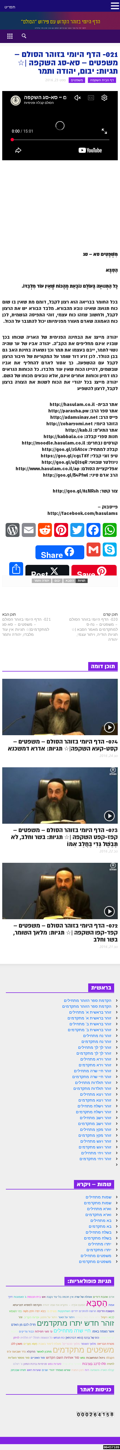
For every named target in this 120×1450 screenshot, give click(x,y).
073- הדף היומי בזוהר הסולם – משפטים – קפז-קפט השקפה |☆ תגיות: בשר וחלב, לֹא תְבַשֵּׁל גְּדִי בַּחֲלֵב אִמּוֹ (64, 837)
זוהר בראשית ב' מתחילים (90, 1023)
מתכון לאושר (44, 1351)
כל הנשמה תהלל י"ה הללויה (36, 1337)
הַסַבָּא (70, 580)
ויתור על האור (66, 1317)
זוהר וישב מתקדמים (94, 1123)
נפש (82, 1358)
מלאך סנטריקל (71, 1344)
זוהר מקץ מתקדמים (94, 1135)
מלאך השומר (88, 1344)
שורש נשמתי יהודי (59, 1370)
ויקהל (104, 1317)
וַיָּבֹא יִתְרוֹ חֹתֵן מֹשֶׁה (34, 1311)
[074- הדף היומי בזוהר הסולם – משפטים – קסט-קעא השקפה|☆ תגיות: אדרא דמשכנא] (60, 706)
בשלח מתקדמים (97, 1238)
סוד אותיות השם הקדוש (62, 1357)
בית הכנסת (34, 1297)
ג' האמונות (20, 1297)
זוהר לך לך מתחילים (94, 1047)
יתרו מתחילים (99, 1243)
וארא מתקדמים (98, 1214)
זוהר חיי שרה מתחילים (92, 1070)
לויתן (16, 1337)
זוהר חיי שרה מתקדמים (91, 1076)
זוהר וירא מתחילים (95, 1059)
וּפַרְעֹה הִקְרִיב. (31, 1317)
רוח (87, 1370)
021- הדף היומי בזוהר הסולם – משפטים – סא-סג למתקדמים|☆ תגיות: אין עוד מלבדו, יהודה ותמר (26, 627)
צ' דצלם (17, 1364)
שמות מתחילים (98, 1197)
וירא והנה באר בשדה (88, 1317)
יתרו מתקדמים (99, 1249)
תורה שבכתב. (18, 1370)
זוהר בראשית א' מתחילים (90, 1012)
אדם (111, 1297)
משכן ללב (16, 1344)
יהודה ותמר (41, 580)
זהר (20, 1317)
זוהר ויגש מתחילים (95, 1141)
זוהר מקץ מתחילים (95, 1129)
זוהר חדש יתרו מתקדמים (75, 1323)
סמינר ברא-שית (72, 1364)
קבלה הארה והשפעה (102, 1370)
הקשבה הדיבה (105, 1311)
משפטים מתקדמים (95, 1261)
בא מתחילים (100, 1220)
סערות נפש (54, 1364)
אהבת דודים (100, 1297)
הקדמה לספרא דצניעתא (27, 1305)
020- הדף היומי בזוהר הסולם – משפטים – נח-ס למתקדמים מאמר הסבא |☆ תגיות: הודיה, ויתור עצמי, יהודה (93, 629)
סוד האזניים (38, 1358)
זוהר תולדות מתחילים (93, 1082)
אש (43, 1297)
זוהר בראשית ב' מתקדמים (89, 1029)
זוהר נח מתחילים (97, 1035)
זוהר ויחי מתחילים (96, 1152)
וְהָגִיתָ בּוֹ (52, 1311)
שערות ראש (34, 1370)
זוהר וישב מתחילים (95, 1117)
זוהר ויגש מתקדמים (95, 1147)
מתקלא (31, 1351)
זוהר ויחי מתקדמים (95, 1158)
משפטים (77, 80)
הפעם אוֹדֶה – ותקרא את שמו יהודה (64, 1305)
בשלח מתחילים (98, 1232)
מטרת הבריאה (105, 1344)
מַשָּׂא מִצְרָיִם (30, 1344)
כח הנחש (59, 1337)
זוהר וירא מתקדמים (95, 1064)
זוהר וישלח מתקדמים (93, 1111)
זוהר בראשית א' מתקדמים (89, 1018)
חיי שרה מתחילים (72, 1330)
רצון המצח (77, 1370)
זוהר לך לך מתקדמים (93, 1053)
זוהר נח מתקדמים (96, 1041)
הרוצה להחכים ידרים (83, 1311)
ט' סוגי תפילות (43, 1331)
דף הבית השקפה (102, 80)
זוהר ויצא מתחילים (95, 1094)
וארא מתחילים (99, 1208)
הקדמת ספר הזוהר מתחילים (87, 1000)
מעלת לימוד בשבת (50, 1344)
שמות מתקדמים (97, 1202)
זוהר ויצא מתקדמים (94, 1100)
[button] (19, 35)
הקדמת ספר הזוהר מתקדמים (86, 1006)
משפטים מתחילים (96, 1255)
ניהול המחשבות (95, 1358)
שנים (45, 1370)
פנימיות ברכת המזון (35, 1364)
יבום (57, 580)
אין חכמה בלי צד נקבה (60, 1297)
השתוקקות (64, 1311)
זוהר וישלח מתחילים (94, 1106)
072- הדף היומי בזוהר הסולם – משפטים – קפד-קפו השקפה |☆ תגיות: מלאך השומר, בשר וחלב (65, 932)
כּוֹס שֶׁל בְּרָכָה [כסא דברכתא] (82, 1337)
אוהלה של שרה (83, 1297)
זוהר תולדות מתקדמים (92, 1088)
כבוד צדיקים (26, 1331)
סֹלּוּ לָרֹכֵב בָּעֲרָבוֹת (94, 1364)
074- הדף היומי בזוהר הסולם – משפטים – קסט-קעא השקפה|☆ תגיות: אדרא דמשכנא (63, 745)
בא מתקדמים (100, 1226)
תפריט (9, 6)
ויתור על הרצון (48, 1317)
